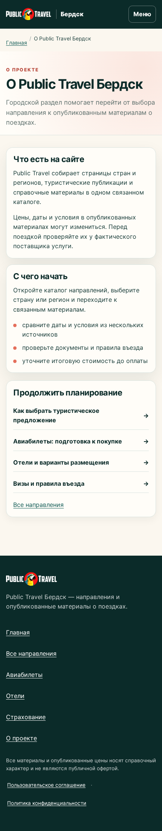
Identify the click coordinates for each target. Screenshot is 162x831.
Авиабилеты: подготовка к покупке (80, 441)
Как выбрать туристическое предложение (80, 415)
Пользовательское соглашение (46, 785)
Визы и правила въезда (80, 483)
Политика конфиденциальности (46, 803)
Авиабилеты (24, 674)
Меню (142, 14)
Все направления (38, 504)
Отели (15, 696)
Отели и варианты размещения (80, 462)
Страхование (26, 717)
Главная (16, 43)
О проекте (21, 738)
